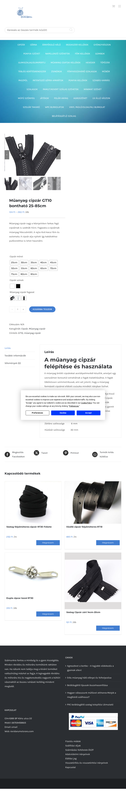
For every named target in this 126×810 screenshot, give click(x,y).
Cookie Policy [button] (86, 403)
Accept (88, 413)
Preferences (37, 413)
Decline (63, 413)
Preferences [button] (74, 406)
